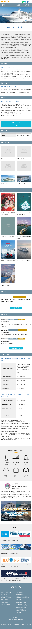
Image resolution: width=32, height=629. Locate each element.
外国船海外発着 (18, 5)
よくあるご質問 (5, 599)
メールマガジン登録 (6, 604)
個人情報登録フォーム (21, 592)
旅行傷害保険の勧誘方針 (22, 605)
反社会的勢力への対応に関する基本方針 (22, 608)
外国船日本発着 (3, 5)
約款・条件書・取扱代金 (21, 602)
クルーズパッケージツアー (27, 5)
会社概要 (19, 599)
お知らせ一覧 (15, 308)
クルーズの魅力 (5, 594)
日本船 (11, 5)
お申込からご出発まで (6, 597)
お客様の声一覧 (16, 348)
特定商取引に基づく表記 (22, 604)
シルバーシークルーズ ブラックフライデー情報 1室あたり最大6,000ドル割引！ (15, 300)
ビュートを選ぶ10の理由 (7, 592)
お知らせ (4, 601)
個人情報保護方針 (20, 594)
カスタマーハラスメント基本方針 (21, 611)
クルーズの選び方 (5, 596)
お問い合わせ (5, 602)
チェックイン (16, 126)
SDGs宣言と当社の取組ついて (23, 597)
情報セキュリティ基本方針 (22, 596)
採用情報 (19, 601)
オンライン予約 (16, 122)
